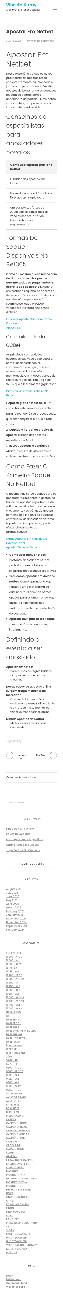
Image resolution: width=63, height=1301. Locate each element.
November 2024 (16, 922)
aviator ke (13, 1101)
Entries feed (13, 1279)
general (11, 1156)
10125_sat (12, 971)
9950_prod (13, 1090)
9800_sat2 (13, 1086)
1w (7, 1016)
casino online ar (17, 1134)
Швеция (11, 1252)
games (10, 1152)
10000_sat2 (14, 964)
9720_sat (12, 1079)
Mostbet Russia (16, 1182)
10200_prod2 (15, 979)
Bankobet (12, 1104)
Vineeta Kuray (21, 5)
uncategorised (16, 1237)
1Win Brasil (13, 1019)
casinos (11, 1141)
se (7, 1226)
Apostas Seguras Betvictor (24, 547)
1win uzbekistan (16, 1038)
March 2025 (13, 907)
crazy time (13, 1145)
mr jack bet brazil (18, 1189)
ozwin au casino (17, 1204)
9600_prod (13, 1067)
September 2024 (16, 926)
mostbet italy (15, 1175)
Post (9, 1215)
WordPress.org (15, 1287)
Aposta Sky (14, 328)
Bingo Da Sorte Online (20, 828)
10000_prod (14, 957)
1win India (12, 1027)
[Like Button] (16, 45)
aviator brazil (16, 1097)
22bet (10, 1056)
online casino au (17, 1197)
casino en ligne (16, 1123)
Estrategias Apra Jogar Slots (24, 839)
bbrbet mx (13, 1112)
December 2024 (16, 918)
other (10, 1200)
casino (11, 1119)
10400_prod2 (15, 997)
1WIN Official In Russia (21, 1030)
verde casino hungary (21, 1245)
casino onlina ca (18, 1130)
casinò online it (17, 1138)
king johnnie (15, 1167)
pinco (10, 1208)
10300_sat (13, 990)
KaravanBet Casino (19, 1160)
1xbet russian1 (15, 1053)
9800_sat (12, 1082)
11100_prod (13, 1012)
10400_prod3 (15, 1001)
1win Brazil (13, 1023)
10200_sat (13, 982)
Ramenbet (12, 1219)
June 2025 (12, 896)
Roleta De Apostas (18, 834)
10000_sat (13, 960)
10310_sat (12, 994)
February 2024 (15, 929)
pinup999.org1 (15, 1212)
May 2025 (12, 900)
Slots (10, 1230)
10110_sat (12, 968)
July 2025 (12, 892)
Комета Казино (16, 1248)
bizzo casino (15, 1115)
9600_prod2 (14, 1071)
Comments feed (16, 1283)
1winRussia (13, 1042)
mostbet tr (14, 1186)
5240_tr (12, 1060)
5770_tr (12, 1064)
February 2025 (15, 911)
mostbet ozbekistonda (21, 1178)
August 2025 (14, 889)
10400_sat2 (14, 1008)
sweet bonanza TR (18, 1234)
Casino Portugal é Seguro (22, 845)
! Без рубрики (14, 953)
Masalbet (12, 1171)
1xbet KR (11, 1049)
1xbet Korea (14, 1045)
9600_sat (12, 1075)
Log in (9, 1275)
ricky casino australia (22, 1223)
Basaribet (12, 1108)
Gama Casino (15, 1149)
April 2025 (12, 904)
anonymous (14, 1093)
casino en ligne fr (18, 1127)
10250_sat (13, 986)
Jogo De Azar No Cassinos (23, 850)
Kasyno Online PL (17, 1163)
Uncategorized (16, 1241)
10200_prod (14, 975)
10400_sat (13, 1005)
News (9, 1193)
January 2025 (15, 915)
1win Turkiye (14, 1034)
